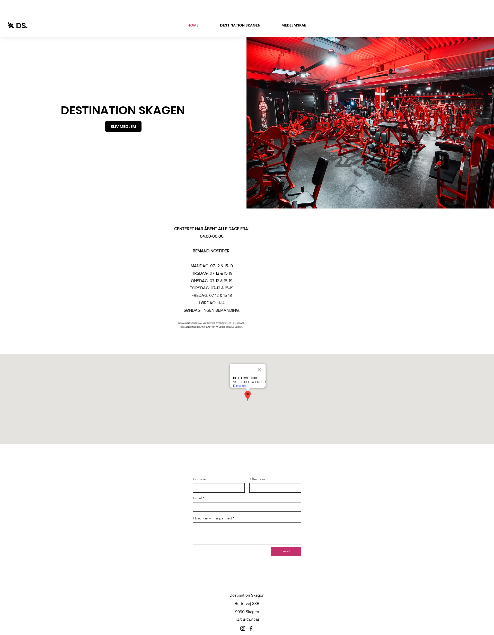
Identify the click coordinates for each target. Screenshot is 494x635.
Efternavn (257, 479)
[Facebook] (251, 628)
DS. (22, 25)
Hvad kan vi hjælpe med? (213, 518)
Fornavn (199, 479)
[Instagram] (243, 628)
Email (197, 498)
